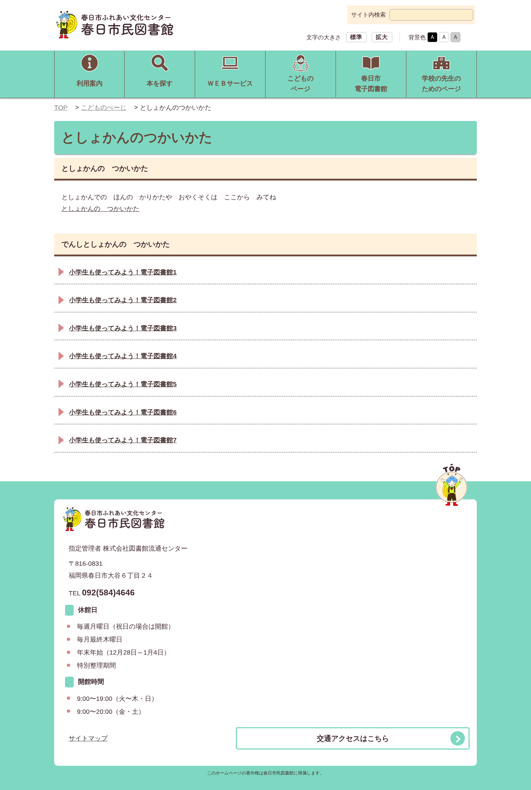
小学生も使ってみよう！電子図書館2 (123, 300)
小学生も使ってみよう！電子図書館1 (123, 272)
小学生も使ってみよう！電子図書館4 (123, 356)
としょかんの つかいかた (100, 208)
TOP (61, 107)
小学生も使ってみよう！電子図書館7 (123, 440)
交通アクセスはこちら (353, 738)
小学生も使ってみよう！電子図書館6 (123, 412)
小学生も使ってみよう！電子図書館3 (123, 328)
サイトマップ (88, 738)
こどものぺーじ (103, 107)
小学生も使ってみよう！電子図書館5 (123, 384)
